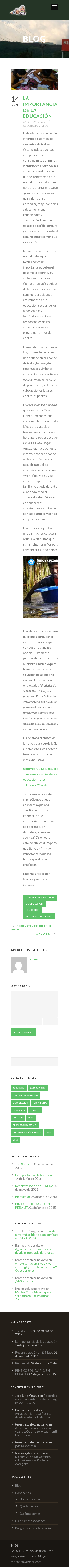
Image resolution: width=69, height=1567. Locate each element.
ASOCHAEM (30, 125)
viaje (49, 1132)
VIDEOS (43, 125)
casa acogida (37, 1088)
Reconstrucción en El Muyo (34, 1186)
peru (30, 1118)
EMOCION (18, 1118)
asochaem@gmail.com (26, 1562)
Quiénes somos (30, 1513)
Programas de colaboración (34, 1528)
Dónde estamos (30, 1499)
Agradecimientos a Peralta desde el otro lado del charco (34, 1250)
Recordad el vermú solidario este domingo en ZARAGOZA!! (36, 1234)
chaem (41, 121)
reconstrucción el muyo (27, 1132)
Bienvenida (23, 1197)
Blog (18, 1485)
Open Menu (54, 7)
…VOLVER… (23, 1164)
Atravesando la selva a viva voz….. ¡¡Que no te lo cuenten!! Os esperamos (36, 1266)
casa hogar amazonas (40, 897)
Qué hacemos (28, 1506)
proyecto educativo (39, 916)
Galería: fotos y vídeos (30, 1521)
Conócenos (23, 1493)
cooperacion (34, 904)
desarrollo (40, 1103)
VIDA (15, 1140)
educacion (32, 910)
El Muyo (35, 1110)
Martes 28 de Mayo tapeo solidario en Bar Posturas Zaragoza (33, 1295)
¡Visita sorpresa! (26, 1281)
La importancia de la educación (36, 1175)
